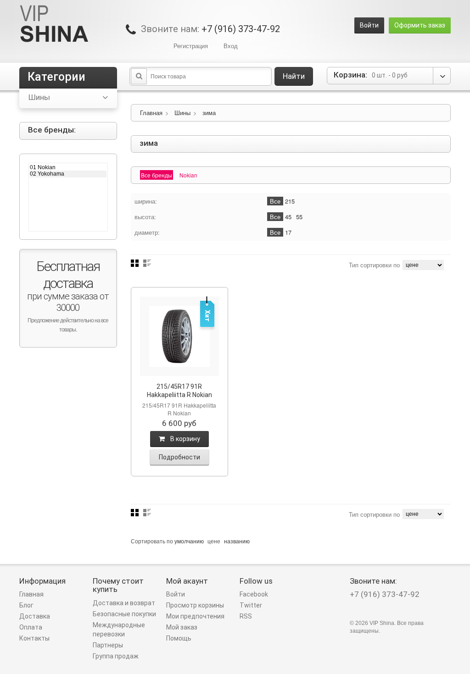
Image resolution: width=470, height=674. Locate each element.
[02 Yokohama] (68, 174)
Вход (231, 45)
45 (288, 216)
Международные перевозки (119, 629)
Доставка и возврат (124, 603)
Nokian (188, 175)
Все (275, 201)
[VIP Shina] (54, 24)
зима (209, 112)
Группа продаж (116, 656)
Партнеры (108, 645)
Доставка (34, 616)
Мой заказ (181, 627)
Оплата (30, 627)
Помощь (178, 638)
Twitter (251, 605)
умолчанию (189, 541)
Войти (369, 25)
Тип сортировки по (374, 264)
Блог (26, 605)
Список (147, 263)
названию (237, 541)
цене (213, 541)
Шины (182, 112)
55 (299, 216)
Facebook (254, 594)
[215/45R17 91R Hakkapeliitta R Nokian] (179, 336)
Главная (151, 112)
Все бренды (156, 175)
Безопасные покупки (124, 614)
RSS (246, 616)
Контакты (34, 638)
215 (290, 201)
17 (288, 232)
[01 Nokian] (68, 167)
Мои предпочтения (195, 616)
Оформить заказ (419, 25)
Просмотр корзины (195, 605)
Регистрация (190, 45)
